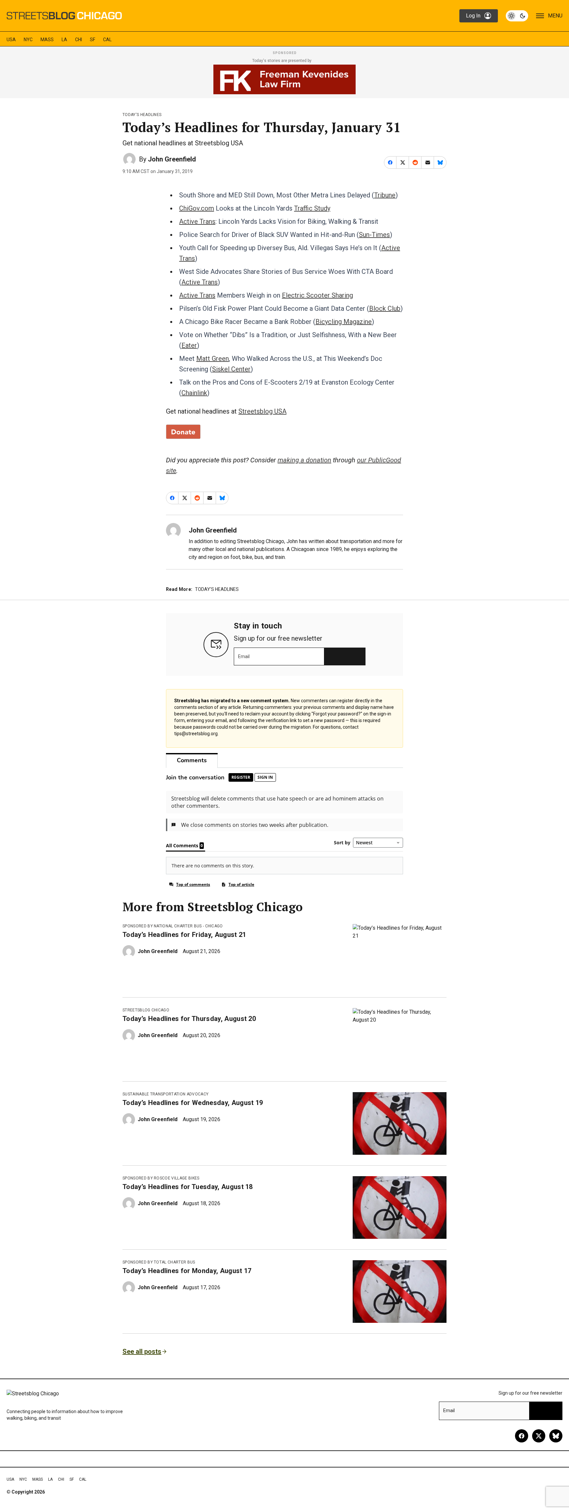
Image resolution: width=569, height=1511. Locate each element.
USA (11, 39)
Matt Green (212, 359)
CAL (107, 39)
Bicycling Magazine (343, 322)
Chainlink (194, 393)
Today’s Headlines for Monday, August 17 (186, 1271)
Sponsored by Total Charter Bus (158, 1262)
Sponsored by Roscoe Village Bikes (161, 1178)
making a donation (304, 460)
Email (244, 656)
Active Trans (197, 221)
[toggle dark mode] (517, 15)
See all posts (141, 1351)
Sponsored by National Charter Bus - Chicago (172, 926)
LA (64, 39)
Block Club (384, 308)
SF (92, 39)
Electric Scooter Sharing (317, 295)
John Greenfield (172, 159)
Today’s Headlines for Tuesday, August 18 (187, 1187)
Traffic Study (312, 208)
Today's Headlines (141, 114)
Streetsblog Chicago (145, 1010)
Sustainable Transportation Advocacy (165, 1094)
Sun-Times (374, 235)
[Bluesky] (555, 1435)
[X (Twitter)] (538, 1435)
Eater (189, 345)
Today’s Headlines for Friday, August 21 (184, 935)
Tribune (384, 195)
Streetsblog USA (262, 411)
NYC (28, 39)
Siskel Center (231, 369)
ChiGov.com (196, 208)
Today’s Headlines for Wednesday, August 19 (192, 1103)
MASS (47, 39)
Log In (473, 16)
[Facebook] (521, 1435)
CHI (78, 39)
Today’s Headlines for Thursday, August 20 (189, 1019)
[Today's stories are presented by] (284, 79)
